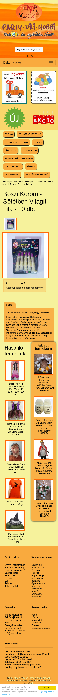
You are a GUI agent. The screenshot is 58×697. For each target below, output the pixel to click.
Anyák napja (37, 575)
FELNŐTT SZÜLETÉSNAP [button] (30, 134)
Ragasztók (36, 620)
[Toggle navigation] (51, 63)
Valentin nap (37, 567)
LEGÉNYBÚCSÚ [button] (29, 150)
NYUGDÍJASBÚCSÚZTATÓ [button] (36, 175)
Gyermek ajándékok (15, 620)
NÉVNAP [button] (38, 142)
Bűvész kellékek (13, 628)
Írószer (35, 617)
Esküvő (8, 578)
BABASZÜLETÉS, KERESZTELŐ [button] (19, 158)
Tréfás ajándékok (13, 614)
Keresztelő (10, 575)
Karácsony (36, 594)
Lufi (6, 580)
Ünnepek (29, 181)
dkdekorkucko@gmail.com (22, 664)
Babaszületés (11, 572)
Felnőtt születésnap (14, 567)
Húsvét (35, 572)
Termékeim (18, 181)
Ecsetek (35, 625)
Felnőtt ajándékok (13, 617)
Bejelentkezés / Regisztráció (29, 49)
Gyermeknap (38, 583)
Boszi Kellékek (25, 184)
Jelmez (8, 583)
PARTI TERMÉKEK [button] (13, 167)
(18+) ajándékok (13, 633)
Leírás (9, 305)
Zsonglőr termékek (14, 625)
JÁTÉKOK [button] (31, 167)
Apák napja (37, 578)
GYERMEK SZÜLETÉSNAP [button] (16, 142)
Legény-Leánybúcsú (15, 570)
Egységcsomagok (40, 628)
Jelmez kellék (12, 586)
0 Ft (28, 56)
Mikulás (35, 591)
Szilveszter (37, 596)
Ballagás (35, 580)
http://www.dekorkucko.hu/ (23, 667)
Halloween (36, 588)
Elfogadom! (47, 688)
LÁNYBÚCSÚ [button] (11, 150)
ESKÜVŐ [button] (9, 134)
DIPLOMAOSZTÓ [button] (12, 175)
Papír (34, 614)
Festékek (36, 622)
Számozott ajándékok (16, 630)
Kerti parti (36, 586)
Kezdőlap (6, 181)
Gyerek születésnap (15, 565)
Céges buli (36, 565)
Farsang (35, 570)
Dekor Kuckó (12, 62)
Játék (7, 622)
